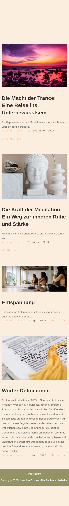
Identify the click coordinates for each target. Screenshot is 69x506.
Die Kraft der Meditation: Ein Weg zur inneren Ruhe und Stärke (34, 217)
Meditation (9, 250)
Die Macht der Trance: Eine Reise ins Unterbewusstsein (29, 105)
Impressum (34, 473)
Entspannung (18, 302)
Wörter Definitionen (26, 390)
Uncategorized (11, 139)
